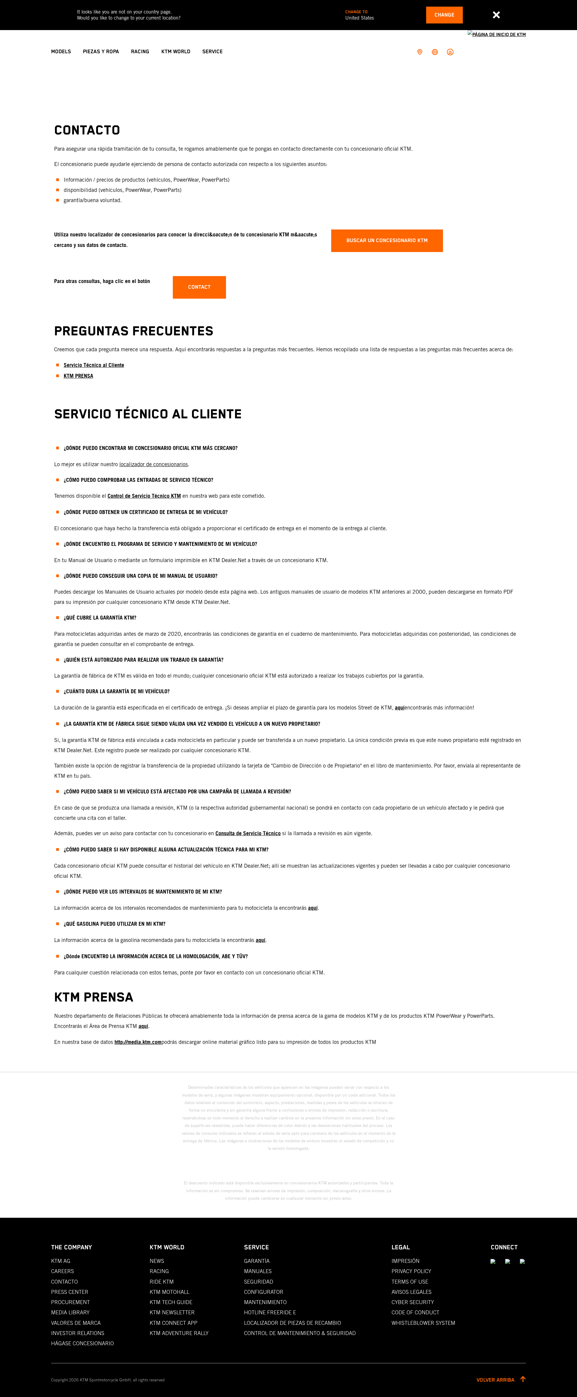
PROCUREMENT (70, 1302)
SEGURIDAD (258, 1282)
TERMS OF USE (410, 1282)
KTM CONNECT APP (173, 1323)
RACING (159, 1271)
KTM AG (60, 1261)
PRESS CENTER (69, 1292)
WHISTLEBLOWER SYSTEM (423, 1323)
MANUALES (258, 1271)
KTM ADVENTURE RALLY (179, 1333)
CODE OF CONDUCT (415, 1312)
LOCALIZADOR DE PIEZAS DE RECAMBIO (292, 1323)
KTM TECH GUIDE (171, 1302)
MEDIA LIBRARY (70, 1312)
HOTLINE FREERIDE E (270, 1312)
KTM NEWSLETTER (172, 1312)
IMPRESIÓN (406, 1261)
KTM (69, 376)
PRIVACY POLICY (411, 1271)
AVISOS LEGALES (412, 1292)
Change (444, 15)
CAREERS (62, 1271)
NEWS (157, 1261)
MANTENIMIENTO (265, 1302)
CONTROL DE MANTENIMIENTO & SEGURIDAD (300, 1333)
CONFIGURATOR (263, 1292)
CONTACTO (64, 1282)
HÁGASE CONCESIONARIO (82, 1343)
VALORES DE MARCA (76, 1323)
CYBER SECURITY (413, 1302)
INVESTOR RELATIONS (77, 1333)
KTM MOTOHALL (169, 1292)
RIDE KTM (162, 1282)
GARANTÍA (257, 1261)
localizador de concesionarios (153, 464)
